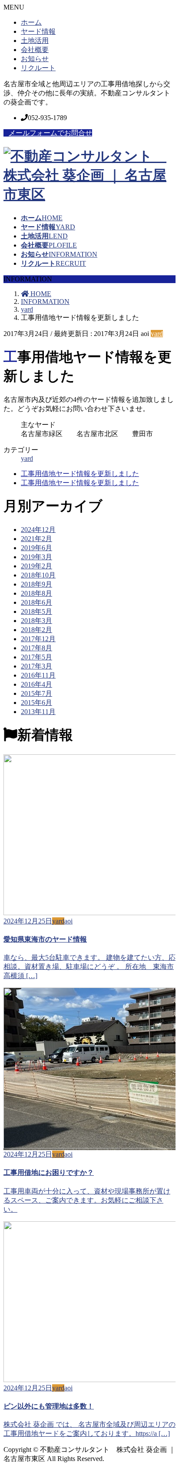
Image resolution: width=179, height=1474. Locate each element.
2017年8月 (36, 648)
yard (157, 333)
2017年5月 (36, 657)
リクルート (38, 68)
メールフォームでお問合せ (50, 133)
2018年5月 (36, 611)
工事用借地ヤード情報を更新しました (80, 473)
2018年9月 (36, 584)
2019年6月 (36, 547)
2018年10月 (38, 575)
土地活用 (35, 40)
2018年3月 (36, 620)
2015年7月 (36, 693)
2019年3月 (36, 557)
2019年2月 (36, 566)
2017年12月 (38, 638)
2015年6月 (36, 702)
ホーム (31, 22)
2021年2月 (36, 538)
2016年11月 (38, 675)
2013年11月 (38, 711)
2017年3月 (36, 666)
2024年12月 (38, 529)
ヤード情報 (38, 31)
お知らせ (35, 58)
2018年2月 (36, 629)
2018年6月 (36, 602)
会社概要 (35, 49)
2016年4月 (36, 684)
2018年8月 (36, 593)
